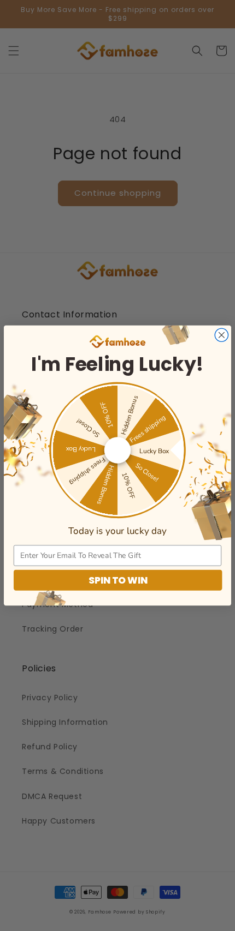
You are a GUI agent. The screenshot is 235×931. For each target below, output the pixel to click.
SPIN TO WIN (118, 580)
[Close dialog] (221, 334)
